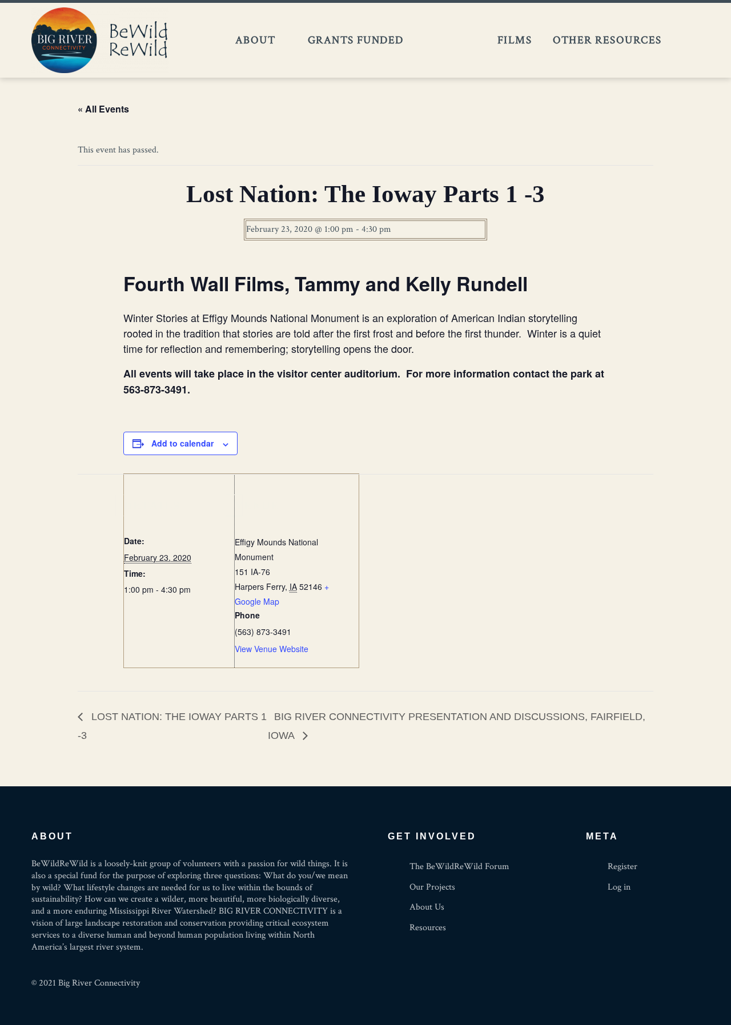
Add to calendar (182, 443)
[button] (685, 40)
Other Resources (607, 40)
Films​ (514, 40)
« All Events (103, 108)
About (255, 40)
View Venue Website (271, 648)
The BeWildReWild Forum (450, 40)
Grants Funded (356, 40)
